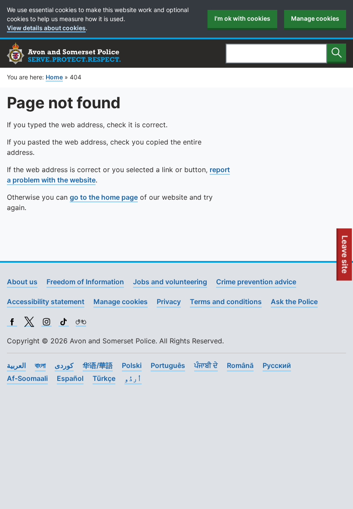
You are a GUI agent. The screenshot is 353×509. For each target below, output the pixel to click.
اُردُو (133, 378)
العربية (16, 365)
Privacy (169, 301)
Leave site (345, 258)
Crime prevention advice (256, 281)
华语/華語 (98, 365)
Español (70, 378)
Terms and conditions (226, 301)
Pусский (277, 365)
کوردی (64, 365)
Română (240, 365)
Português (168, 365)
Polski (132, 365)
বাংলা (40, 365)
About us (22, 281)
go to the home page (104, 197)
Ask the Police (294, 301)
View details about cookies (46, 27)
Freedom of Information (85, 281)
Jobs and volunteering (170, 281)
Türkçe (104, 378)
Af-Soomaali (27, 378)
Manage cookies (315, 18)
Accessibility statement (45, 301)
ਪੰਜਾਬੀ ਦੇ (206, 365)
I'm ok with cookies (242, 18)
